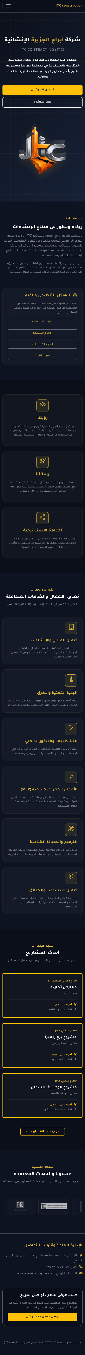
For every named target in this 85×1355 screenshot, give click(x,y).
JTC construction (69, 6)
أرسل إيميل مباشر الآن (42, 1317)
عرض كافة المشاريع (45, 1131)
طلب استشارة (43, 102)
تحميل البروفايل (42, 89)
